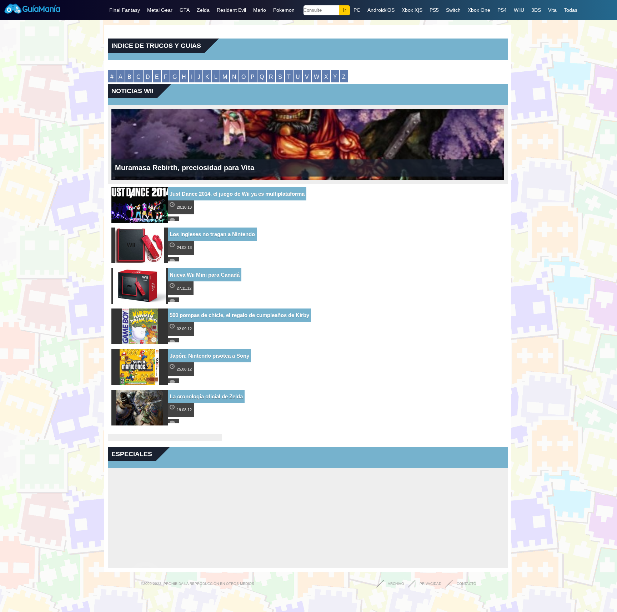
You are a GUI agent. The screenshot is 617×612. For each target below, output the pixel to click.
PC (356, 10)
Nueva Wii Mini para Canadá (205, 275)
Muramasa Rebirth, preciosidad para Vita (184, 168)
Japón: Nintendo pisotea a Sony (209, 356)
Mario (259, 10)
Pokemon (284, 10)
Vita (552, 10)
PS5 (434, 10)
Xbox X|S (412, 10)
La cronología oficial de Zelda (206, 396)
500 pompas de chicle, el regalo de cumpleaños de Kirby (239, 315)
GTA (185, 10)
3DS (536, 10)
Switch (453, 10)
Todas (570, 10)
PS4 (502, 10)
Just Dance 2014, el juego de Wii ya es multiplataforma (237, 194)
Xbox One (479, 10)
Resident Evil (231, 10)
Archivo (396, 584)
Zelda (203, 10)
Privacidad (430, 584)
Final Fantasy (124, 10)
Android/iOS (381, 10)
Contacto (466, 584)
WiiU (519, 10)
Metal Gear (159, 10)
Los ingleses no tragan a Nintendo (212, 234)
